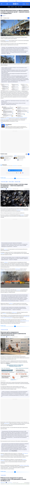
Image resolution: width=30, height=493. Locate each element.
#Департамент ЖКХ (3, 329)
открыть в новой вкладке (26, 482)
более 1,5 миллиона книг (24, 320)
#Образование (16, 181)
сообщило (11, 303)
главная (9, 6)
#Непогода (2, 475)
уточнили (5, 249)
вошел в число (6, 423)
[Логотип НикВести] (15, 4)
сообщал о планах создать (24, 465)
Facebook (7, 40)
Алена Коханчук (4, 15)
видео (21, 6)
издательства (17, 268)
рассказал (22, 214)
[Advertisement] (15, 142)
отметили (4, 313)
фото (19, 6)
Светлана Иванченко (9, 482)
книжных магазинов (20, 209)
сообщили (6, 262)
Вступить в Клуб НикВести (15, 170)
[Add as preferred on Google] (7, 4)
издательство (14, 312)
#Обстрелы (10, 181)
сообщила (2, 253)
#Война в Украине (3, 181)
